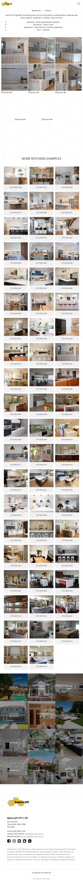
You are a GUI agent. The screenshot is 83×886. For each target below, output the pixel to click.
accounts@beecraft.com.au (32, 836)
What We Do (36, 11)
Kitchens (48, 11)
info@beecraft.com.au (34, 834)
